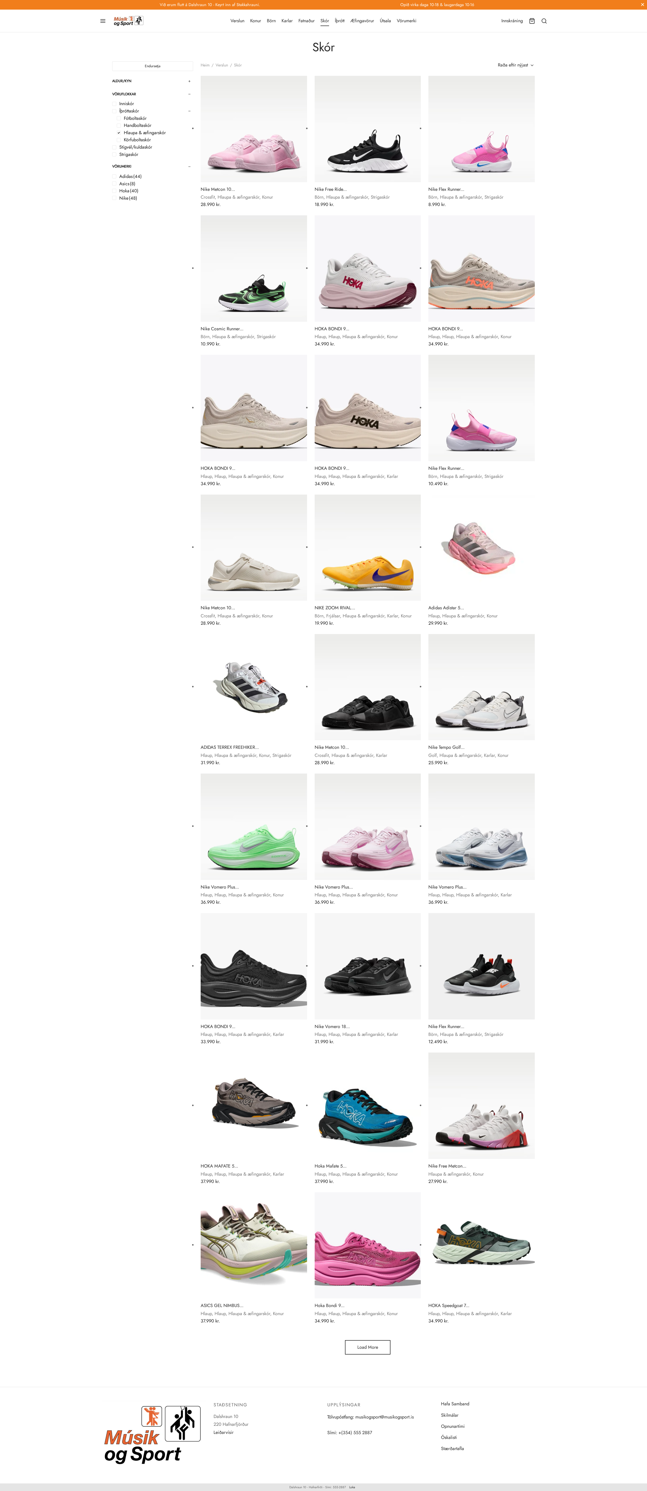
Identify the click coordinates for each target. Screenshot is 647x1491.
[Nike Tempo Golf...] (481, 687)
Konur (255, 20)
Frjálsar (333, 616)
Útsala (385, 20)
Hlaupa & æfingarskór (238, 197)
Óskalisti (449, 1437)
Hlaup (320, 336)
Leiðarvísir (224, 1432)
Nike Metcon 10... (218, 189)
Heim (205, 65)
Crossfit (208, 197)
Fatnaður (306, 20)
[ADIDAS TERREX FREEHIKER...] (254, 687)
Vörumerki (407, 20)
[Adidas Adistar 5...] (481, 548)
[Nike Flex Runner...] (481, 129)
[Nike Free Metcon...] (481, 1106)
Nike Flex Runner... (446, 189)
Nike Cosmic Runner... (222, 328)
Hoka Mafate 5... (330, 1166)
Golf (432, 755)
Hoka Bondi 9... (329, 1305)
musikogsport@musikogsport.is (384, 1417)
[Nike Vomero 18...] (368, 966)
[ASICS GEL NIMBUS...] (254, 1245)
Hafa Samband (455, 1404)
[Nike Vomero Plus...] (254, 827)
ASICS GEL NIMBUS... (222, 1305)
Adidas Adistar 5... (446, 607)
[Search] (544, 21)
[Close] (642, 5)
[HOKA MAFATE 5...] (254, 1106)
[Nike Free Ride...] (368, 129)
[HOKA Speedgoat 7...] (481, 1245)
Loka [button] (352, 1487)
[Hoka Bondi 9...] (368, 1245)
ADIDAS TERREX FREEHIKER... (230, 747)
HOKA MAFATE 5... (219, 1166)
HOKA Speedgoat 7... (448, 1305)
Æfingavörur (362, 20)
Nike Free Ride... (331, 189)
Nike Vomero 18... (332, 1026)
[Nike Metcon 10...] (254, 129)
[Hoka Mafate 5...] (368, 1106)
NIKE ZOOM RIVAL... (335, 607)
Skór (324, 20)
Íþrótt (339, 20)
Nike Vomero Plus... (220, 887)
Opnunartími (453, 1426)
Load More (367, 1347)
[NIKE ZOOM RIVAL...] (368, 548)
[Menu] (103, 21)
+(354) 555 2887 (355, 1432)
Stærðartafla (452, 1448)
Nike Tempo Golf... (446, 747)
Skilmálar (449, 1415)
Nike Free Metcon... (447, 1166)
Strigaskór (380, 197)
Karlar (287, 20)
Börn (271, 20)
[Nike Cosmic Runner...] (254, 268)
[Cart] (532, 21)
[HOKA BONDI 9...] (368, 268)
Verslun (237, 20)
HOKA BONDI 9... (332, 328)
